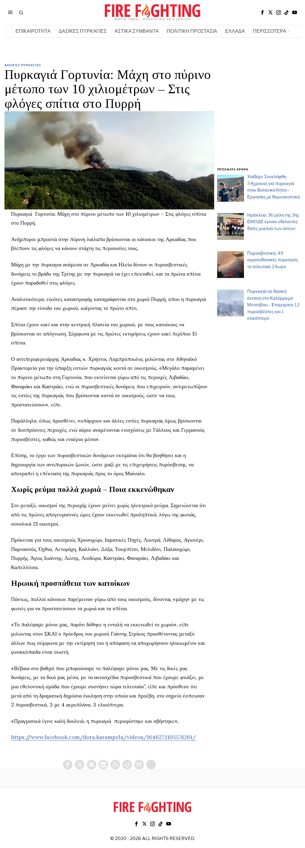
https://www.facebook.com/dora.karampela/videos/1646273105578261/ (103, 737)
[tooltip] (262, 12)
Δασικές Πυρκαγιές (22, 65)
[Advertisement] (259, 118)
